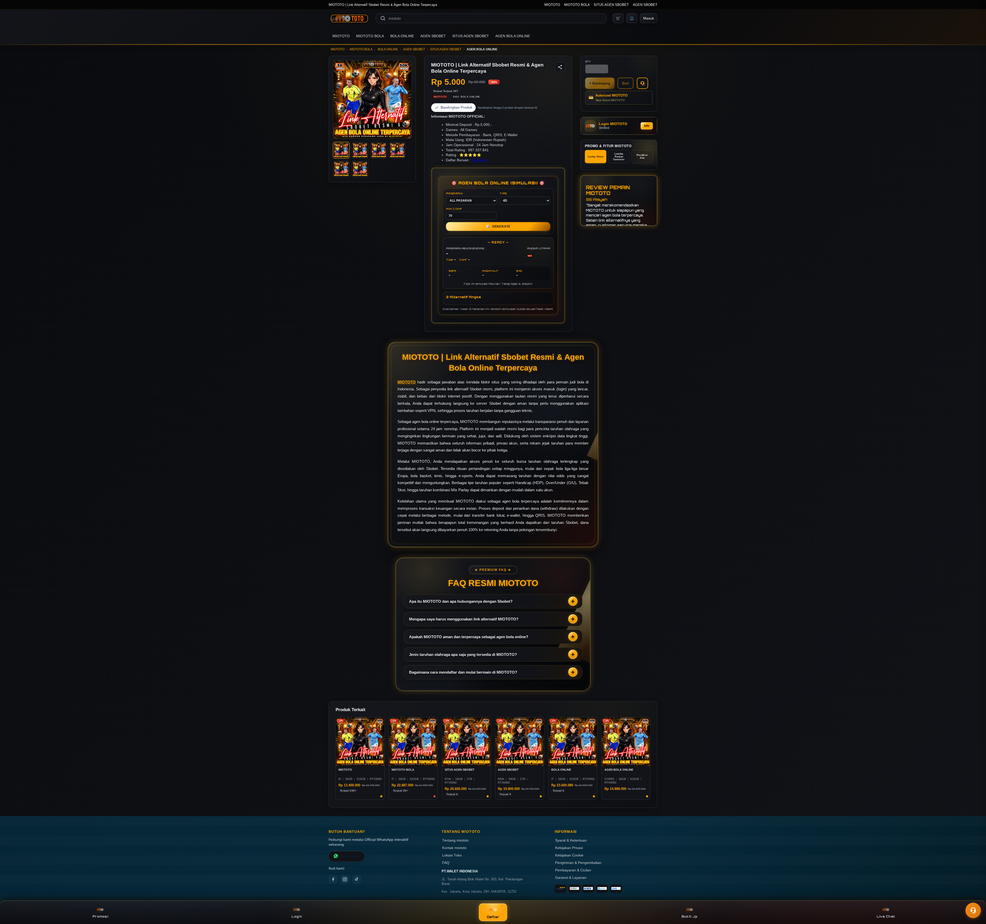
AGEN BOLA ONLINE (512, 36)
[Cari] (382, 18)
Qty (588, 61)
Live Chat (886, 916)
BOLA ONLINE (402, 36)
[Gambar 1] (341, 150)
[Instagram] (344, 879)
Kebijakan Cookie (569, 855)
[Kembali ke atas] (974, 897)
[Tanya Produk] (642, 83)
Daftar (493, 917)
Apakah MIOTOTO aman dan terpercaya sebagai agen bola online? (468, 637)
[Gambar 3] (379, 150)
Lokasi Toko (452, 855)
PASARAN (454, 193)
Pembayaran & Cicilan (573, 870)
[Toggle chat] (973, 910)
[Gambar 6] (360, 169)
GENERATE (498, 226)
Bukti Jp (689, 916)
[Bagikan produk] (560, 67)
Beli (625, 83)
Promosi (100, 916)
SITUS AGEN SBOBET (611, 5)
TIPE (503, 193)
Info (646, 126)
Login (296, 916)
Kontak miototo (454, 848)
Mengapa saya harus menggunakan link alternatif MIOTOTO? (463, 619)
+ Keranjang (599, 83)
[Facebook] (333, 879)
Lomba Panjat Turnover (618, 156)
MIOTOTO (552, 5)
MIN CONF (454, 208)
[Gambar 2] (360, 150)
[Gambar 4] (397, 150)
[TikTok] (356, 879)
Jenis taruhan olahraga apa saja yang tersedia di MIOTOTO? (463, 654)
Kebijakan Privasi (569, 848)
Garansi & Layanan (570, 878)
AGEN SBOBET (645, 5)
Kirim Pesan (350, 856)
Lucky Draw (595, 156)
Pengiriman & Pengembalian (578, 863)
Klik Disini (479, 160)
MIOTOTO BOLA (577, 5)
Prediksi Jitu (642, 156)
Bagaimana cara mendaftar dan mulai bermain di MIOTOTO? (463, 672)
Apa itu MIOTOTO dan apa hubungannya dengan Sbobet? (461, 601)
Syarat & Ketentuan (571, 840)
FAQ (445, 863)
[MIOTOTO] (349, 18)
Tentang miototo (455, 840)
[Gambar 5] (341, 169)
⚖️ (632, 18)
